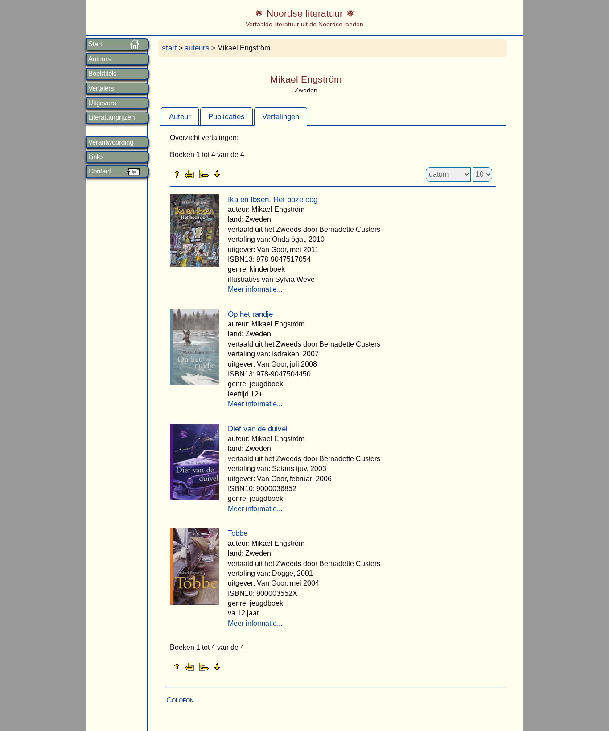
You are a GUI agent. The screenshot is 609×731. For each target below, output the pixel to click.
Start (95, 44)
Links (96, 157)
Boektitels (102, 73)
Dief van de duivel (258, 429)
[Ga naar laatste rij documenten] (239, 173)
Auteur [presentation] (180, 116)
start (169, 48)
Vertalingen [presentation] (280, 116)
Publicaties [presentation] (226, 116)
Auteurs (99, 58)
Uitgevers (102, 103)
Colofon (180, 700)
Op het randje (250, 314)
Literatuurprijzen (111, 117)
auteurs (197, 48)
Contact (99, 171)
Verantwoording (110, 142)
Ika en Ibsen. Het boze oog (272, 199)
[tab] (180, 116)
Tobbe (237, 533)
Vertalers (101, 88)
